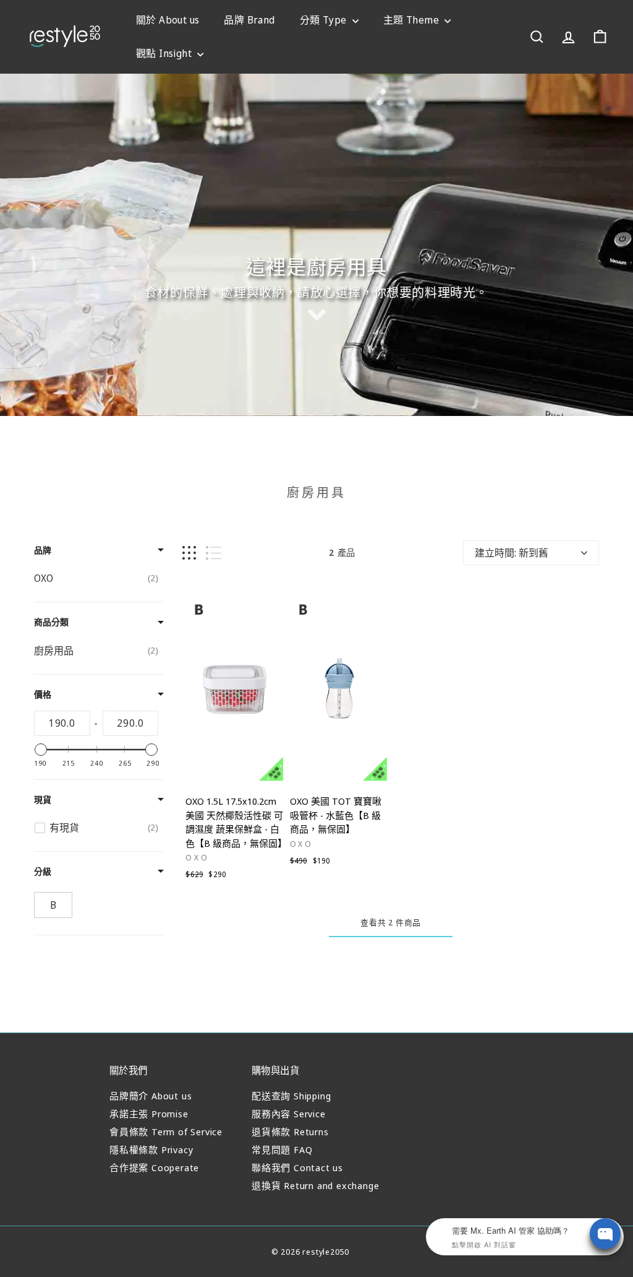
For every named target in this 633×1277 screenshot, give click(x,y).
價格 (42, 694)
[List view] (213, 553)
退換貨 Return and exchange (315, 1185)
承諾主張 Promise (149, 1113)
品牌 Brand (249, 20)
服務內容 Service (289, 1113)
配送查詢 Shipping (291, 1095)
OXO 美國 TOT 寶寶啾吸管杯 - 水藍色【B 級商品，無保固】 (335, 815)
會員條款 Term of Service (166, 1131)
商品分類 (51, 622)
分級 (42, 871)
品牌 (42, 550)
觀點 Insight (165, 53)
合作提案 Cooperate (154, 1167)
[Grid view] (189, 553)
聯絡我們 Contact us (297, 1167)
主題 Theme (412, 20)
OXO (197, 857)
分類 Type (324, 20)
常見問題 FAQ (282, 1149)
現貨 (42, 799)
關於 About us (167, 20)
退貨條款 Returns (290, 1131)
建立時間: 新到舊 (511, 553)
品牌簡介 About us (150, 1095)
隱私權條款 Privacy (151, 1149)
